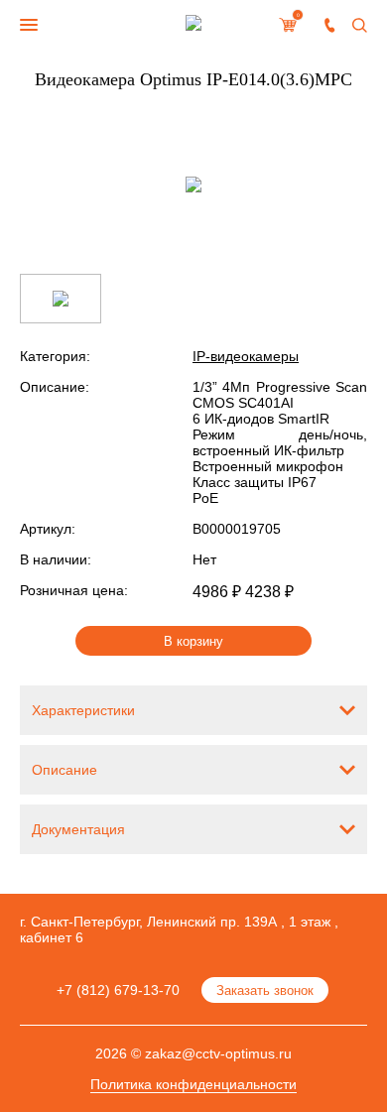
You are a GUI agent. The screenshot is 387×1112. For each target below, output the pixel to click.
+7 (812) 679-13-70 (118, 990)
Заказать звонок (265, 990)
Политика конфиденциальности (193, 1084)
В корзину (193, 641)
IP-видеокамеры (246, 356)
